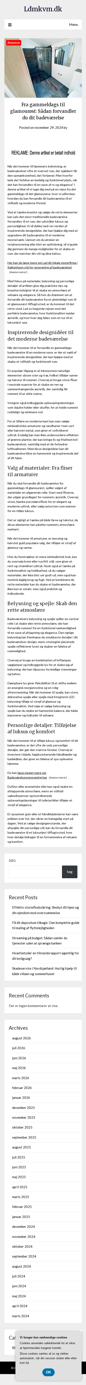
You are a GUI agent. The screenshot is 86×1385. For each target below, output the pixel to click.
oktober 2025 (22, 1127)
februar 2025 (22, 1207)
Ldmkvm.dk (43, 9)
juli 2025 (18, 1157)
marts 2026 (20, 1078)
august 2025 (21, 1147)
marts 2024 (20, 1316)
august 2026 (21, 1038)
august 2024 (21, 1266)
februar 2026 (22, 1088)
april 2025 (19, 1187)
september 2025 (24, 1137)
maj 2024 (19, 1296)
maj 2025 (19, 1177)
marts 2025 (20, 1197)
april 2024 (19, 1306)
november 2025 (23, 1117)
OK (48, 1372)
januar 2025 (21, 1217)
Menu (73, 24)
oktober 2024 (22, 1246)
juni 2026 (19, 1058)
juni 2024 (19, 1286)
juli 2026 (18, 1048)
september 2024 (24, 1256)
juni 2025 (19, 1167)
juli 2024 (18, 1276)
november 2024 (23, 1237)
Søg (12, 860)
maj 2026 (19, 1068)
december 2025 (23, 1108)
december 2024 (23, 1226)
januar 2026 (21, 1097)
